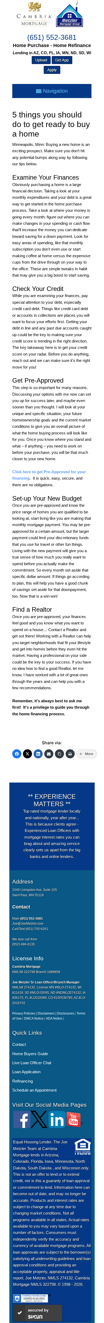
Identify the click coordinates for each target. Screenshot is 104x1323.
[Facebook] (16, 753)
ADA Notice (54, 1018)
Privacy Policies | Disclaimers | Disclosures (43, 1013)
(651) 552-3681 (52, 37)
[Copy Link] (59, 753)
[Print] (70, 753)
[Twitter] (27, 753)
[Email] (48, 753)
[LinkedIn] (38, 753)
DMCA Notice (33, 1018)
